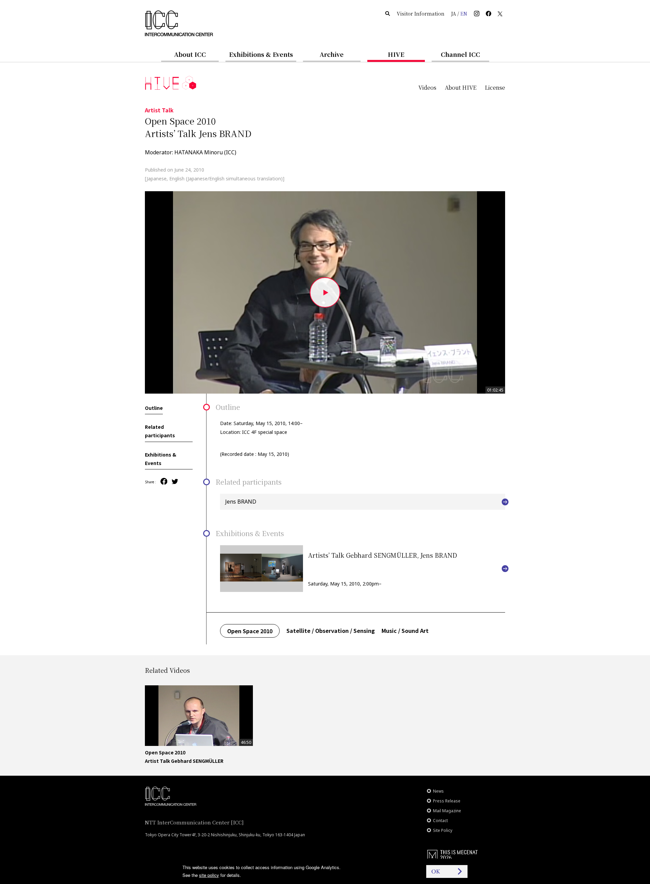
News (438, 791)
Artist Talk (159, 110)
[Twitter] (175, 482)
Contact (440, 820)
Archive (332, 54)
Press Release (446, 801)
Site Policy (442, 830)
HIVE (396, 54)
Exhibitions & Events (261, 54)
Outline (154, 407)
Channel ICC (460, 54)
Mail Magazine (447, 811)
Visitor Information (421, 13)
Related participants (160, 431)
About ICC (190, 54)
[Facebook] (163, 482)
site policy (209, 875)
